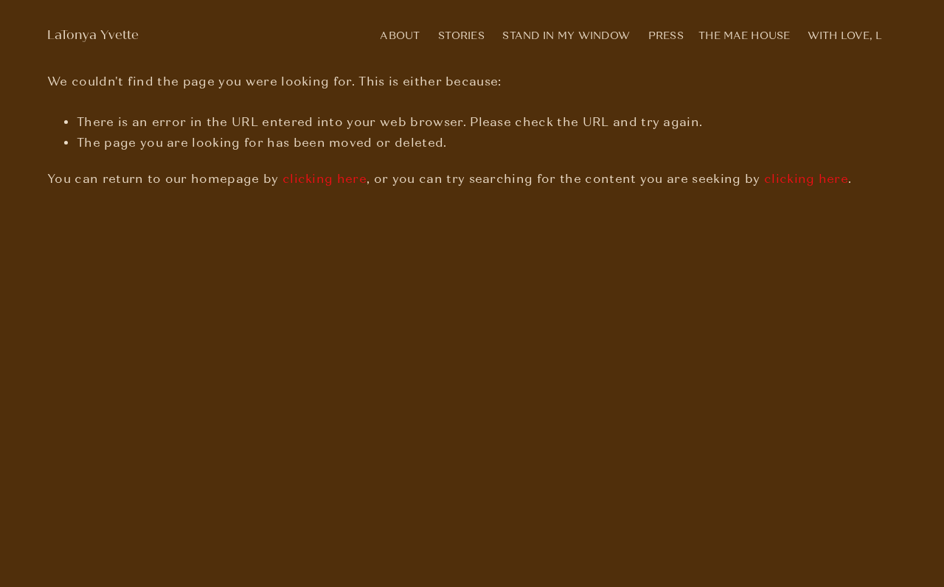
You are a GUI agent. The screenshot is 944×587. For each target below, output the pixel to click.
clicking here (324, 179)
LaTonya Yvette (93, 35)
